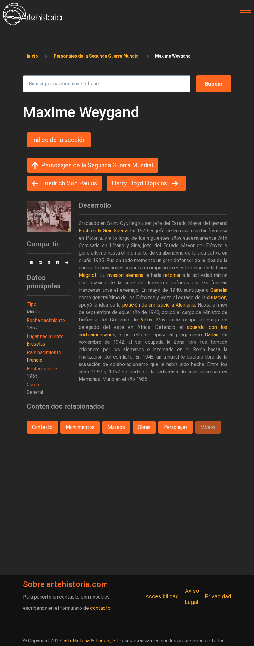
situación (216, 297)
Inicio (32, 56)
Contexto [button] (42, 427)
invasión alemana (125, 275)
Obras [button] (144, 427)
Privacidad (218, 596)
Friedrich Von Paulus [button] (69, 183)
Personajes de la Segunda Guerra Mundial (97, 56)
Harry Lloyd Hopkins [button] (140, 183)
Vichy (146, 320)
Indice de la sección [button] (59, 140)
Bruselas (36, 344)
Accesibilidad (162, 596)
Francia (34, 360)
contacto (100, 608)
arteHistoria (77, 641)
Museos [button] (116, 427)
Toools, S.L (107, 641)
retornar (172, 275)
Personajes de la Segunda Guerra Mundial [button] (97, 165)
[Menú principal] (243, 12)
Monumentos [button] (80, 427)
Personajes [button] (176, 427)
